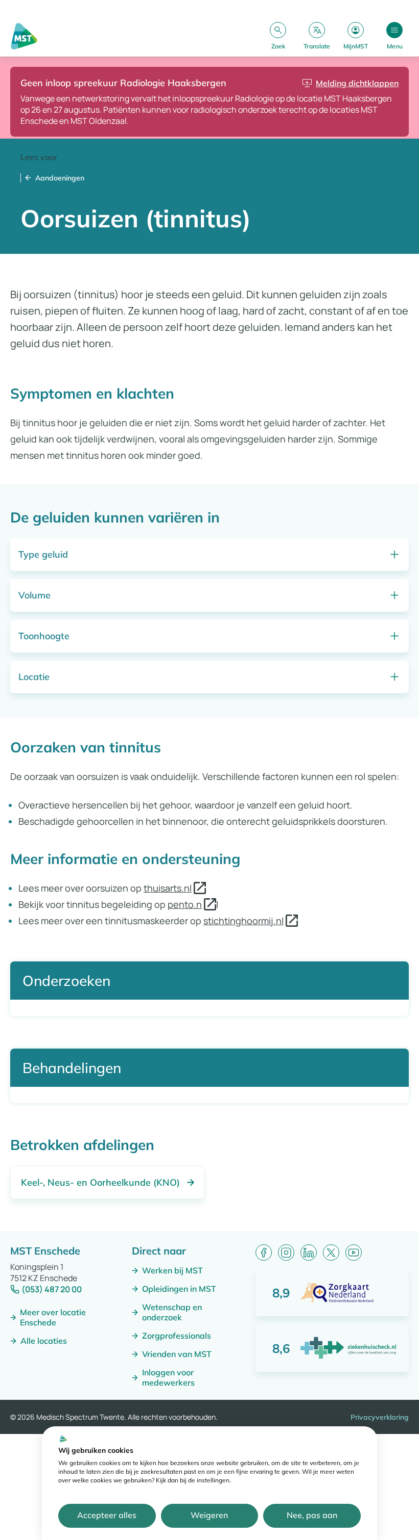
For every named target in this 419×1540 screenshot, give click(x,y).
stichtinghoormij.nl (243, 921)
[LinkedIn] (308, 1252)
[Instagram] (286, 1252)
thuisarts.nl (168, 888)
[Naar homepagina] (24, 36)
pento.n (185, 904)
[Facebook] (263, 1252)
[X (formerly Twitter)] (331, 1252)
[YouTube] (353, 1252)
